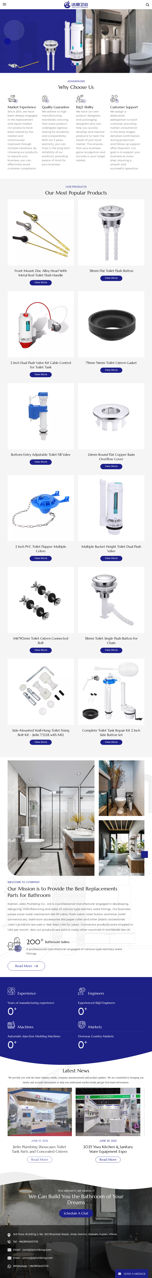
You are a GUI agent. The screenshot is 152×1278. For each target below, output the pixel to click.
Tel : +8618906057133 (25, 1242)
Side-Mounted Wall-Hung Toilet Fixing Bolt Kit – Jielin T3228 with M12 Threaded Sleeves (40, 732)
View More (40, 283)
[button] (72, 64)
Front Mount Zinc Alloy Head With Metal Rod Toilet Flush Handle (41, 273)
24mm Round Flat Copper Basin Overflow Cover (111, 456)
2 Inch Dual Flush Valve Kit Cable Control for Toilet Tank (40, 365)
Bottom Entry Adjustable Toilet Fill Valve (40, 454)
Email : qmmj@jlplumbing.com (33, 1258)
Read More (22, 52)
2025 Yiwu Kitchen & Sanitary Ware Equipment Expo (42, 1149)
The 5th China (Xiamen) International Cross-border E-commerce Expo (110, 1149)
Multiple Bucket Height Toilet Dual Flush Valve (111, 548)
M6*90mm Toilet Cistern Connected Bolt (40, 640)
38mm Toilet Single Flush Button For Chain (111, 640)
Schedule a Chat (76, 1213)
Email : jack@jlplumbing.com (32, 1250)
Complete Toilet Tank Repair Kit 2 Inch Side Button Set (111, 732)
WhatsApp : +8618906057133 (30, 1266)
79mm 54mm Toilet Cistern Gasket (111, 363)
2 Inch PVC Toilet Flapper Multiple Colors (40, 548)
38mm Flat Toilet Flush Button (111, 271)
